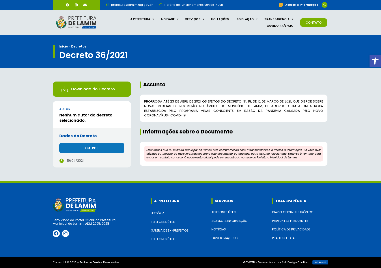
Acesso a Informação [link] (229, 221)
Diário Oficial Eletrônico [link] (293, 212)
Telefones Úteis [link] (163, 222)
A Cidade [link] (168, 19)
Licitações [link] (220, 19)
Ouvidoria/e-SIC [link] (280, 26)
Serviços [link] (192, 19)
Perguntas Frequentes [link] (290, 221)
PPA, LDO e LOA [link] (283, 238)
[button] (324, 5)
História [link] (157, 213)
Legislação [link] (244, 19)
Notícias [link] (218, 229)
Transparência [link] (276, 19)
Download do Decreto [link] (93, 89)
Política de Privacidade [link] (291, 229)
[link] (375, 61)
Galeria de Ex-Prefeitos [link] (170, 230)
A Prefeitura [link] (140, 19)
